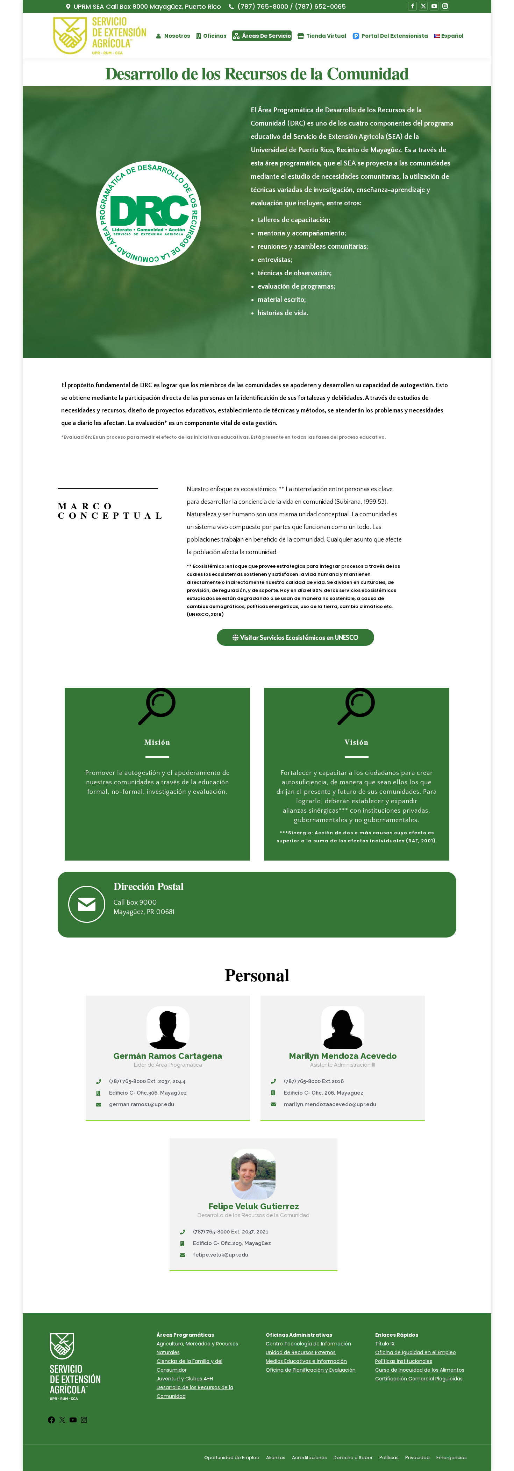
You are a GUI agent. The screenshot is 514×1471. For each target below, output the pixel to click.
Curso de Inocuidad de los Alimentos (419, 1369)
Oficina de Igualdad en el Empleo (415, 1352)
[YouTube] (73, 1422)
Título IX (385, 1343)
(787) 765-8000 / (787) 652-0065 (291, 6)
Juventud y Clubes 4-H (185, 1378)
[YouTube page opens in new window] (434, 6)
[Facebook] (51, 1422)
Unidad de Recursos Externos (301, 1352)
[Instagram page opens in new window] (445, 6)
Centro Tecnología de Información (308, 1343)
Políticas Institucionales (403, 1361)
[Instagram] (84, 1422)
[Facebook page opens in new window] (412, 6)
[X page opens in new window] (423, 6)
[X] (62, 1422)
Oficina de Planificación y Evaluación (311, 1369)
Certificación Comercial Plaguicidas (419, 1378)
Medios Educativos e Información (306, 1361)
